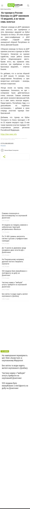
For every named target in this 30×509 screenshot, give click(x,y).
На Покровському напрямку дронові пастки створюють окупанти (13, 261)
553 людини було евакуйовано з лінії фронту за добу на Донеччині (14, 273)
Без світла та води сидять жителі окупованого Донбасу (15, 295)
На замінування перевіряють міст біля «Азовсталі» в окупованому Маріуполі (15, 358)
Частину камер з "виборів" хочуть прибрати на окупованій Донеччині (14, 284)
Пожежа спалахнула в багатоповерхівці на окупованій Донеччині (14, 215)
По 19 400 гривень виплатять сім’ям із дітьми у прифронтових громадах (15, 238)
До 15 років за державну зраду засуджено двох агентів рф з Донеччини (14, 250)
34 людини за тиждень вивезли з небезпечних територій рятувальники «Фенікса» (15, 227)
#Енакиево (3, 145)
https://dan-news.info (9, 134)
